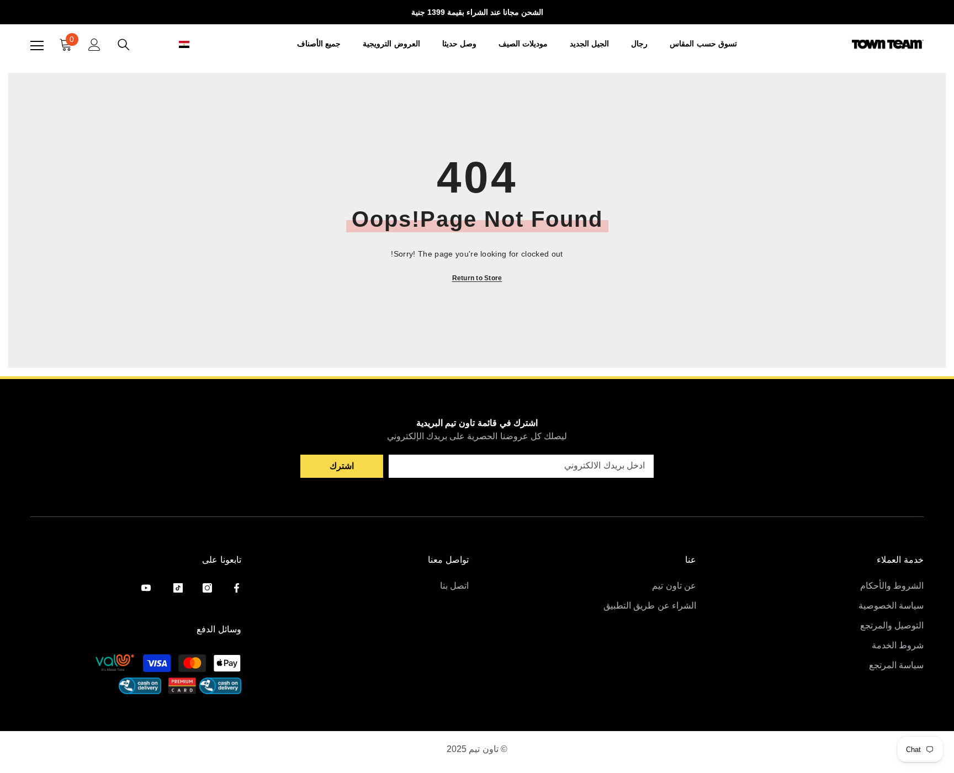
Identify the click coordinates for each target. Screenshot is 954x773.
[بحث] (123, 45)
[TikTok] (178, 588)
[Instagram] (207, 588)
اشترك (342, 466)
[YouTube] (146, 588)
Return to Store (477, 278)
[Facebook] (236, 588)
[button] (172, 45)
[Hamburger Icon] (37, 45)
